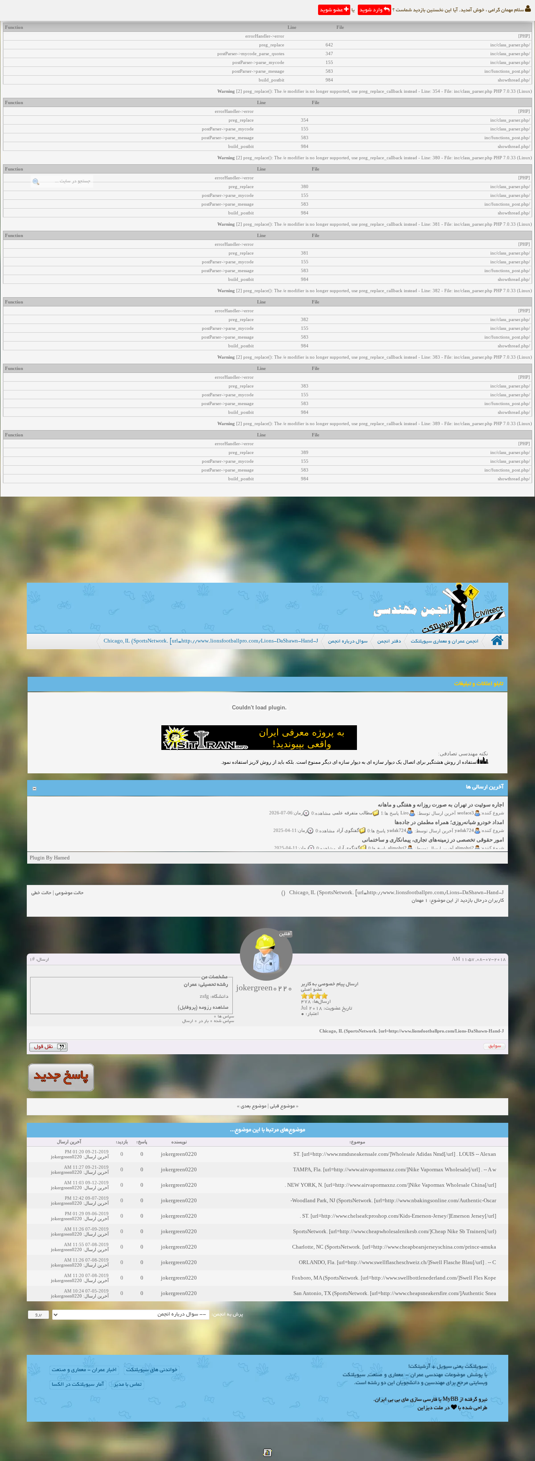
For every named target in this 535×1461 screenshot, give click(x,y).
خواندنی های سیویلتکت (151, 1370)
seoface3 (465, 805)
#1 (32, 959)
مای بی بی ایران (392, 1400)
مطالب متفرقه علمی (352, 805)
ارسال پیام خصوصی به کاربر (330, 984)
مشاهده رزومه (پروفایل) (203, 1007)
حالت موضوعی (69, 893)
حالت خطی (41, 893)
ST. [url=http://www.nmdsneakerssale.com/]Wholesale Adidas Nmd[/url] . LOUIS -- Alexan (394, 1154)
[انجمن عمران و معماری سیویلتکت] (439, 631)
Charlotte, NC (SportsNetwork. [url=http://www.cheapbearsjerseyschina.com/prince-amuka (394, 1247)
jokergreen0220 (179, 1154)
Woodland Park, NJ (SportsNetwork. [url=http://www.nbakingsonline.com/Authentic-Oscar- (393, 1200)
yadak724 (464, 823)
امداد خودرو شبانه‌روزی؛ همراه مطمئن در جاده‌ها (449, 815)
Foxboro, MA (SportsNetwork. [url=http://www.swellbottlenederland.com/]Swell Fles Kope (394, 1278)
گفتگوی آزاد (347, 823)
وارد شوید (371, 10)
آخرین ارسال (96, 1156)
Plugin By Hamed (50, 857)
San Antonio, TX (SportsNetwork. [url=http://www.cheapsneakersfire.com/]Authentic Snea (394, 1293)
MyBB (450, 1400)
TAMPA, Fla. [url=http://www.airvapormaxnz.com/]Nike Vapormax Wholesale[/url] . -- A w (394, 1169)
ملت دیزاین (430, 1408)
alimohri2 (464, 840)
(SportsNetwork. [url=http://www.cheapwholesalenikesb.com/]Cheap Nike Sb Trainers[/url (394, 1231)
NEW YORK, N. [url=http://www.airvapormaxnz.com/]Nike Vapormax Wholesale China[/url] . (390, 1185)
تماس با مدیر (128, 1385)
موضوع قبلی (282, 1106)
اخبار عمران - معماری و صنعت (84, 1370)
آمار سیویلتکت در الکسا (78, 1385)
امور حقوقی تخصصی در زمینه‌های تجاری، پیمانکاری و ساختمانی (433, 832)
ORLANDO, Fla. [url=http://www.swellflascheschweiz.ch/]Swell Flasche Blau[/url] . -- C (397, 1262)
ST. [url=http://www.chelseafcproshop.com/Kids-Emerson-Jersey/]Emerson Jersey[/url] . (398, 1216)
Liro (404, 805)
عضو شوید (332, 10)
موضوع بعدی (253, 1106)
